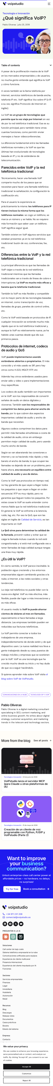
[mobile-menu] (48, 4)
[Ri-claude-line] (6, 937)
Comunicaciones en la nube (15, 695)
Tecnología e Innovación (16, 13)
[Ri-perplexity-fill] (20, 937)
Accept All (26, 1067)
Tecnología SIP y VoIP (39, 695)
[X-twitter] (15, 924)
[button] (51, 65)
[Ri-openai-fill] (13, 937)
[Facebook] (10, 924)
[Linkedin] (5, 924)
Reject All (26, 1080)
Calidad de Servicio (31, 519)
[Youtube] (21, 924)
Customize (26, 1073)
